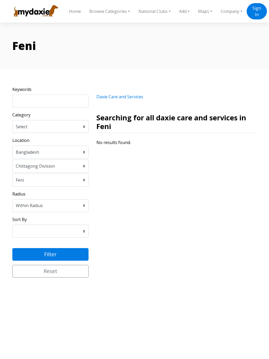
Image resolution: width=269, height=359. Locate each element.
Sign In (256, 11)
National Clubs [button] (153, 11)
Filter (50, 254)
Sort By (19, 219)
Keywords (22, 89)
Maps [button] (203, 11)
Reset (50, 271)
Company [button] (230, 11)
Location (20, 140)
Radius (18, 194)
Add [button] (183, 11)
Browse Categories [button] (108, 11)
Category (21, 115)
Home (75, 11)
